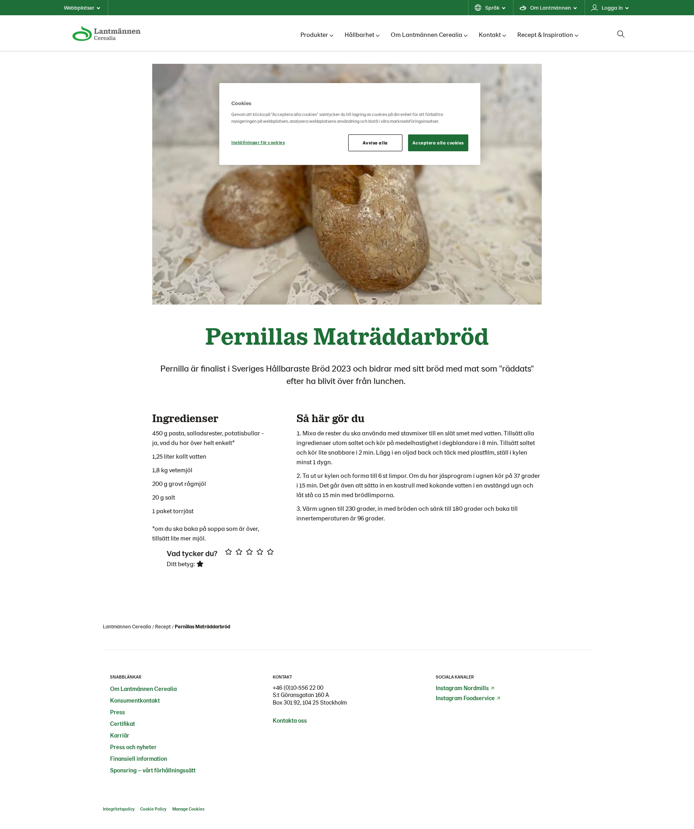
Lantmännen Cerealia (127, 626)
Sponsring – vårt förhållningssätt (153, 770)
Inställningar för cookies (258, 142)
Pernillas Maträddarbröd (202, 626)
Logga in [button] (612, 7)
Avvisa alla (375, 142)
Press (117, 711)
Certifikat (122, 723)
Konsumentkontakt (135, 700)
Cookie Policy (153, 808)
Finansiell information (138, 758)
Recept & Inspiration (545, 34)
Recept (163, 626)
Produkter (314, 34)
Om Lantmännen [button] (550, 7)
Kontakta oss (290, 720)
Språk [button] (492, 7)
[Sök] (621, 34)
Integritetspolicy (119, 808)
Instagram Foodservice (465, 697)
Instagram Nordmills (462, 687)
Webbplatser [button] (79, 7)
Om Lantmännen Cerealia (426, 34)
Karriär (119, 735)
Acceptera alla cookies (438, 142)
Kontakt (490, 34)
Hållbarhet (359, 34)
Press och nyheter (133, 746)
